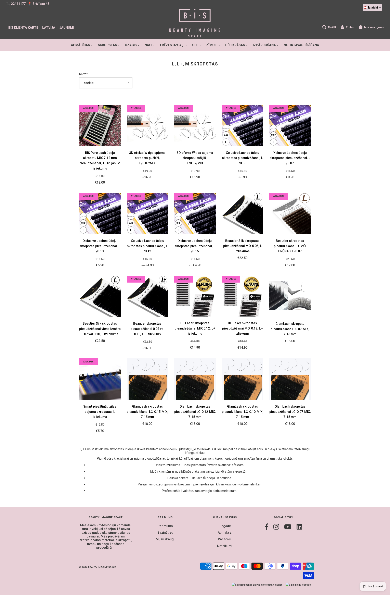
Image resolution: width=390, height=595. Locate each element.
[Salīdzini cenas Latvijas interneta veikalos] (257, 585)
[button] (372, 7)
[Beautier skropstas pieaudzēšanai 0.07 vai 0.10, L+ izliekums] (147, 296)
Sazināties (165, 532)
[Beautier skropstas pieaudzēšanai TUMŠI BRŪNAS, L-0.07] (290, 213)
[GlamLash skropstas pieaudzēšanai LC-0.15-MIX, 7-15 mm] (147, 379)
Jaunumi (66, 27)
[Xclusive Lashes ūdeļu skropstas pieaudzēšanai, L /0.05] (242, 125)
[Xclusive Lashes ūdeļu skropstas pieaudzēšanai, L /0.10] (100, 213)
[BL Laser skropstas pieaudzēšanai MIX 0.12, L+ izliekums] (195, 296)
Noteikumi (224, 546)
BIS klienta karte (23, 27)
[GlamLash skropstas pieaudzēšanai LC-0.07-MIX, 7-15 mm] (290, 379)
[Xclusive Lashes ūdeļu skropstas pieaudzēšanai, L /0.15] (195, 213)
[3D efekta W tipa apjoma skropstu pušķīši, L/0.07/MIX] (147, 125)
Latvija (48, 27)
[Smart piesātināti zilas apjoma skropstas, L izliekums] (100, 379)
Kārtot (83, 74)
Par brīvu (224, 539)
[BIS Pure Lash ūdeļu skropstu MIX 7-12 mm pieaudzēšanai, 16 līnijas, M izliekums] (100, 125)
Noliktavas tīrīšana (301, 45)
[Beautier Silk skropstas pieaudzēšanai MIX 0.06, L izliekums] (242, 213)
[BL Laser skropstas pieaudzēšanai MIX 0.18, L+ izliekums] (242, 296)
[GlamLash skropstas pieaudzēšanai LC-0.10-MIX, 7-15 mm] (242, 379)
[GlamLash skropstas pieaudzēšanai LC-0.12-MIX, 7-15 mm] (195, 379)
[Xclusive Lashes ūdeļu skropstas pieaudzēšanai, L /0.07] (290, 125)
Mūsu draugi (165, 539)
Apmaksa (225, 532)
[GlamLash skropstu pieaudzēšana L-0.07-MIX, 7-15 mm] (290, 296)
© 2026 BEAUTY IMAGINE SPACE (97, 567)
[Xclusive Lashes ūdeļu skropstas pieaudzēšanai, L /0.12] (147, 213)
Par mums (165, 526)
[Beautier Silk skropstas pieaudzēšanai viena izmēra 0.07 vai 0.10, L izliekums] (100, 296)
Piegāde (225, 526)
